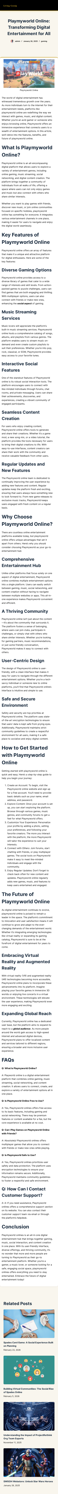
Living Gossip (10, 5)
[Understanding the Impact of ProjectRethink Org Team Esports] (29, 1416)
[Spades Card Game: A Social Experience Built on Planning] (29, 1323)
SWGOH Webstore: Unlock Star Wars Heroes (28, 1481)
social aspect (24, 303)
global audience (22, 1028)
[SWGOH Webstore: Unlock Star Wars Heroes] (29, 1462)
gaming (44, 41)
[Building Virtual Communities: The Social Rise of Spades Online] (29, 1370)
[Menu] (53, 5)
